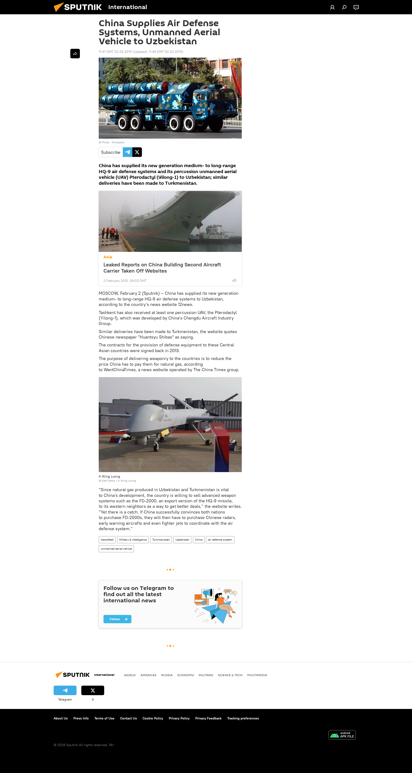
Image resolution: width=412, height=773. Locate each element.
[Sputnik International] (79, 13)
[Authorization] (332, 7)
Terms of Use (104, 718)
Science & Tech (230, 675)
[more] (234, 280)
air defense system (220, 539)
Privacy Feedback (208, 718)
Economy (185, 675)
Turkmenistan (161, 539)
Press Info (81, 718)
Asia (107, 257)
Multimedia (257, 675)
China (198, 539)
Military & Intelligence (133, 539)
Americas (148, 675)
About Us (61, 718)
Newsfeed (107, 539)
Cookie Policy (153, 718)
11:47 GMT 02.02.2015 (115, 52)
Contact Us (128, 718)
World (130, 675)
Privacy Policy (179, 718)
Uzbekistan (182, 539)
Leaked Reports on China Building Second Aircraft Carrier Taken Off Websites (162, 267)
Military (206, 675)
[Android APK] (342, 735)
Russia (167, 675)
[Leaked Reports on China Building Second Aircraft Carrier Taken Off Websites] (170, 221)
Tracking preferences (243, 718)
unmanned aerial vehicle (116, 548)
